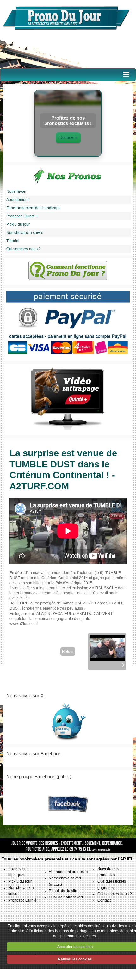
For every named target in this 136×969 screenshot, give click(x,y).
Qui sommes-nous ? (23, 249)
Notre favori (16, 191)
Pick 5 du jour (18, 224)
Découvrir (68, 137)
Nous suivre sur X (25, 695)
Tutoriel (12, 241)
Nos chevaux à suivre (24, 232)
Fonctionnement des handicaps (33, 208)
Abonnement (17, 200)
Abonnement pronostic (68, 872)
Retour (68, 651)
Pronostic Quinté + (22, 216)
